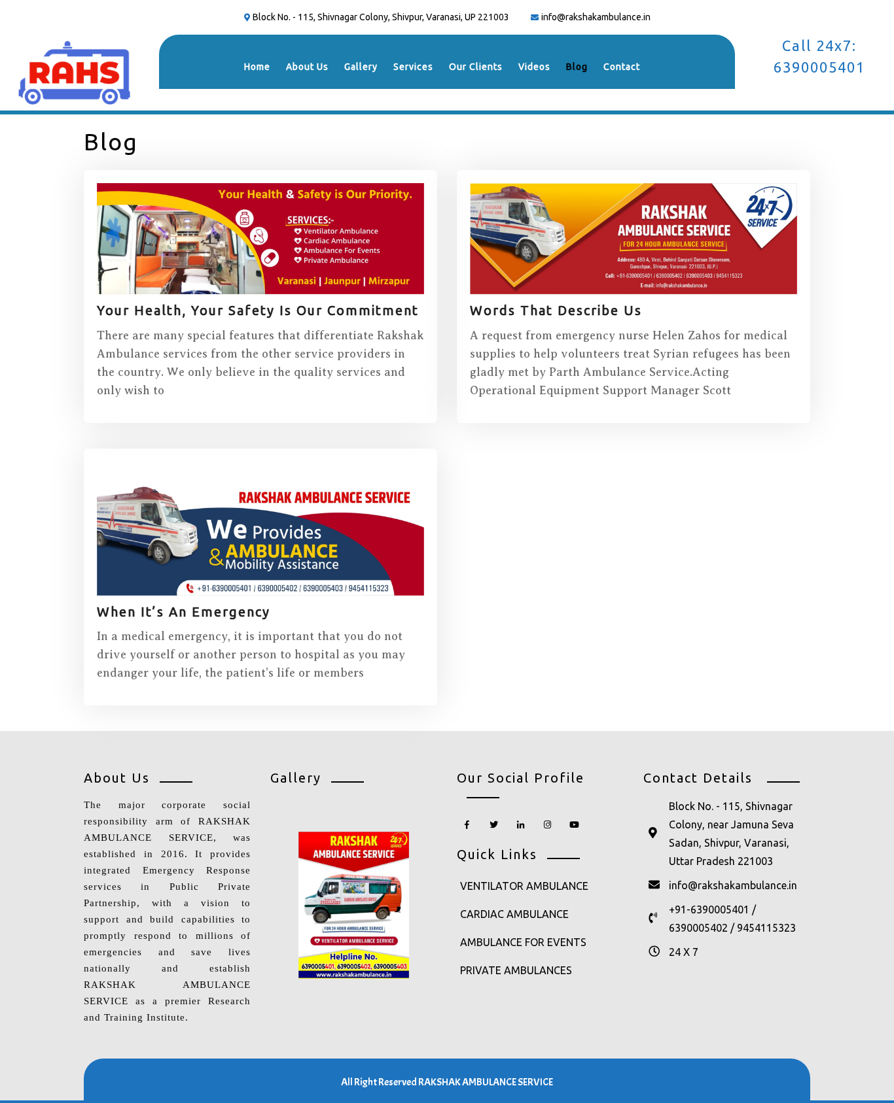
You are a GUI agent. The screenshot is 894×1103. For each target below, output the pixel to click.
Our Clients (476, 66)
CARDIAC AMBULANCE (514, 914)
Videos (534, 66)
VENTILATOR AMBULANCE (524, 886)
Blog (577, 66)
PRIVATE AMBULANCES (516, 970)
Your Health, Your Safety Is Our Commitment (258, 310)
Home (257, 66)
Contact (621, 66)
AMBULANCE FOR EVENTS (523, 942)
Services (413, 66)
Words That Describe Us (556, 310)
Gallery (361, 66)
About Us (307, 66)
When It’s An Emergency (183, 611)
